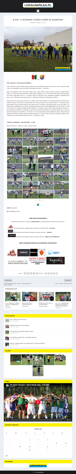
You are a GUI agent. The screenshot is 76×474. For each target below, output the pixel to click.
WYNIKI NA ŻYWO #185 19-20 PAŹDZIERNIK (46, 304)
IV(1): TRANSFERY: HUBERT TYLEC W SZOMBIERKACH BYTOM (12, 305)
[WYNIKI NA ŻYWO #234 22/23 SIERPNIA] (7, 326)
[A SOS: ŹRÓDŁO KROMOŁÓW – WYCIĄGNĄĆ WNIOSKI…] (7, 338)
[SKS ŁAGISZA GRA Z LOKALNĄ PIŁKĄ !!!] (29, 296)
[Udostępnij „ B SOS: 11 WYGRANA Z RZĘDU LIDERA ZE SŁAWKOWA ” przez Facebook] (24, 273)
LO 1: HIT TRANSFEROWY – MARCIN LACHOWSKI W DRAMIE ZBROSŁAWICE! (62, 305)
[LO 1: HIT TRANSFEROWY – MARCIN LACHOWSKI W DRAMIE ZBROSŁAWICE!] (63, 296)
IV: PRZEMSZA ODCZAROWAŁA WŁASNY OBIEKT (22, 331)
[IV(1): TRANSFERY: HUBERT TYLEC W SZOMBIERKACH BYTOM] (12, 296)
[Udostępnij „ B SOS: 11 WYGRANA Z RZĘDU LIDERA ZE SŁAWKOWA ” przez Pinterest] (33, 273)
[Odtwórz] (5, 420)
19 (29, 446)
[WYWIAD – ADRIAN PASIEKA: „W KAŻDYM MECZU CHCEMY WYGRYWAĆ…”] (7, 344)
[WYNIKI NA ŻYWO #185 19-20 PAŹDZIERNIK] (46, 296)
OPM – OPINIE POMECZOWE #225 (18, 319)
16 (65, 443)
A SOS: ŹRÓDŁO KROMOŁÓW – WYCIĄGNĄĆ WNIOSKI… (23, 337)
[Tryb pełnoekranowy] (70, 420)
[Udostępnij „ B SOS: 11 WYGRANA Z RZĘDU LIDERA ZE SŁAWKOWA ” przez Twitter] (27, 273)
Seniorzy (38, 22)
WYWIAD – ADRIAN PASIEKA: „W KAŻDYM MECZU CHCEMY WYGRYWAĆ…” (28, 343)
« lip (6, 455)
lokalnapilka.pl (40, 472)
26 (29, 450)
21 (47, 446)
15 (56, 443)
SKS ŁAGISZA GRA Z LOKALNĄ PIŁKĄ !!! (27, 304)
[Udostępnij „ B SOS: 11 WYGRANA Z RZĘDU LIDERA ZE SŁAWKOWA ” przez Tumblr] (30, 273)
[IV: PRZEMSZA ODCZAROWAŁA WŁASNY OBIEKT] (7, 332)
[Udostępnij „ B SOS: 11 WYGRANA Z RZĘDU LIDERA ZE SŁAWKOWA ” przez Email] (36, 273)
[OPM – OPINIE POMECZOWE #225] (7, 320)
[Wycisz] (68, 420)
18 (19, 446)
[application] (38, 402)
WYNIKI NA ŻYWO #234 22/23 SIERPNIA (19, 325)
